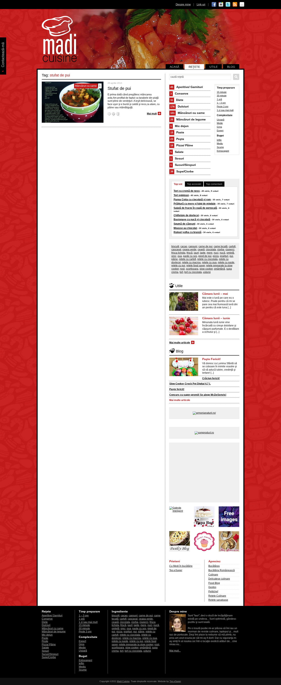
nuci (216, 252)
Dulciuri (179, 106)
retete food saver (195, 265)
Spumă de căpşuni (184, 223)
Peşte (177, 139)
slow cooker (206, 268)
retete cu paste (226, 262)
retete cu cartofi (187, 259)
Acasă (174, 66)
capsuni (192, 246)
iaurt (196, 252)
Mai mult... (175, 650)
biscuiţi (175, 246)
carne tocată (221, 246)
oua (180, 256)
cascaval (176, 249)
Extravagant (223, 151)
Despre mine (183, 4)
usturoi (207, 272)
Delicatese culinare (219, 578)
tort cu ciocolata (193, 272)
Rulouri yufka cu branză (187, 232)
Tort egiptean (181, 195)
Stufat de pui (119, 88)
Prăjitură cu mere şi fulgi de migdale (195, 203)
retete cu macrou (191, 262)
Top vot (178, 184)
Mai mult (152, 113)
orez (173, 256)
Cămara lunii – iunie (216, 318)
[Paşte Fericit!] (183, 375)
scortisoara (192, 268)
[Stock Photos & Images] (229, 526)
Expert (220, 130)
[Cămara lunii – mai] (183, 309)
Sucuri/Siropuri (183, 164)
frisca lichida (178, 252)
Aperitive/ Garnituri (186, 87)
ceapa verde (189, 249)
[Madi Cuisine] (59, 61)
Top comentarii (214, 184)
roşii (182, 268)
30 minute (221, 95)
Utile (213, 66)
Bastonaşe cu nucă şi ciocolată (192, 219)
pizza (216, 256)
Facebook (213, 4)
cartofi (232, 246)
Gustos (212, 587)
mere (209, 252)
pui (231, 256)
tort (181, 272)
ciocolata (211, 249)
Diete (176, 100)
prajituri (224, 256)
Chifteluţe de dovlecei (186, 215)
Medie (220, 123)
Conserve (179, 93)
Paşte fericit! (176, 389)
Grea (219, 127)
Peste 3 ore (222, 106)
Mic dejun (179, 126)
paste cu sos (190, 256)
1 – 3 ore (221, 103)
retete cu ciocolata (207, 259)
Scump (220, 147)
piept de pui (204, 256)
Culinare (213, 574)
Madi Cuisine (123, 681)
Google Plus (220, 4)
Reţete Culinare (217, 595)
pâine (174, 259)
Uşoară (220, 119)
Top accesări (194, 184)
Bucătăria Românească (221, 570)
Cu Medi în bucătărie (181, 566)
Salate (176, 152)
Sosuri (177, 158)
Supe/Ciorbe (182, 171)
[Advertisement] (204, 472)
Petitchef (213, 591)
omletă (230, 252)
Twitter (227, 4)
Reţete (194, 66)
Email (241, 4)
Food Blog (214, 583)
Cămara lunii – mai (215, 293)
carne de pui (205, 246)
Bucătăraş (214, 566)
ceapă (201, 249)
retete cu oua (209, 262)
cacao (183, 246)
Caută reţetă (236, 77)
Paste (177, 132)
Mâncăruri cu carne (187, 112)
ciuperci (229, 249)
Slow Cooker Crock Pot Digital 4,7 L (190, 383)
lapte (203, 252)
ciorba (220, 249)
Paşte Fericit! (211, 359)
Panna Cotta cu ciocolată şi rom (192, 199)
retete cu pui (178, 265)
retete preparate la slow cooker (136, 644)
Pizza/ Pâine (181, 145)
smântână (219, 268)
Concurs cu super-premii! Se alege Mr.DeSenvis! (197, 394)
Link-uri (201, 4)
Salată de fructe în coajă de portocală (195, 208)
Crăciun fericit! (211, 378)
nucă (222, 252)
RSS (234, 4)
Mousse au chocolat (185, 228)
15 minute (221, 92)
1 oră (219, 99)
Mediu (220, 143)
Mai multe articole (179, 342)
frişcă (190, 252)
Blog (231, 66)
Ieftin (219, 140)
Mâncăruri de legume (188, 119)
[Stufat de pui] (72, 121)
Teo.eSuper (175, 570)
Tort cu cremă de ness (187, 190)
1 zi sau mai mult (225, 110)
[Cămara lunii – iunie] (183, 334)
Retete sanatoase (218, 599)
